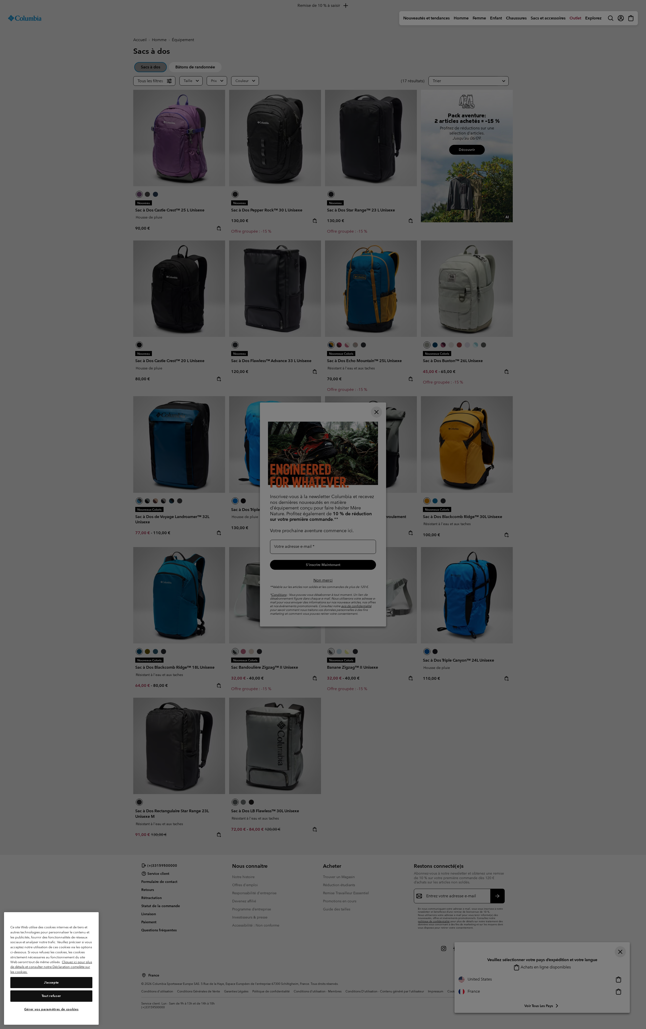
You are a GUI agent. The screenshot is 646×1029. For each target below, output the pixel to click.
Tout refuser (51, 996)
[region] (51, 968)
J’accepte (51, 982)
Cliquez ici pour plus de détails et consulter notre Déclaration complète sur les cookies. (51, 967)
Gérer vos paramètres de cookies (51, 1009)
